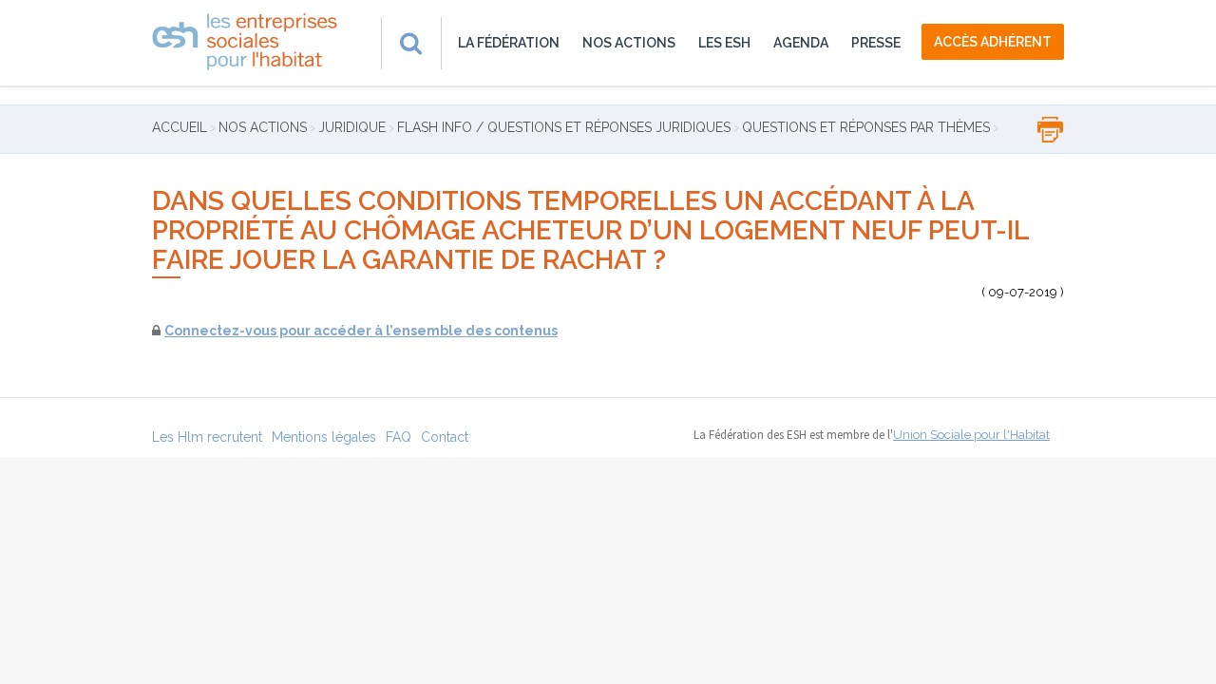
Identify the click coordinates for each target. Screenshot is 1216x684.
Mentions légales (324, 437)
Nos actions (628, 42)
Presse (876, 42)
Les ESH (724, 42)
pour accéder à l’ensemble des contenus (417, 330)
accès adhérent (993, 41)
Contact (444, 437)
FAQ (398, 437)
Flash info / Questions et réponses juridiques (564, 127)
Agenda (800, 42)
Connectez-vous (220, 330)
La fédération (509, 42)
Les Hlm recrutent (207, 437)
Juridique (352, 127)
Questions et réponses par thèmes (866, 127)
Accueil (179, 127)
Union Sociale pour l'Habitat (971, 435)
